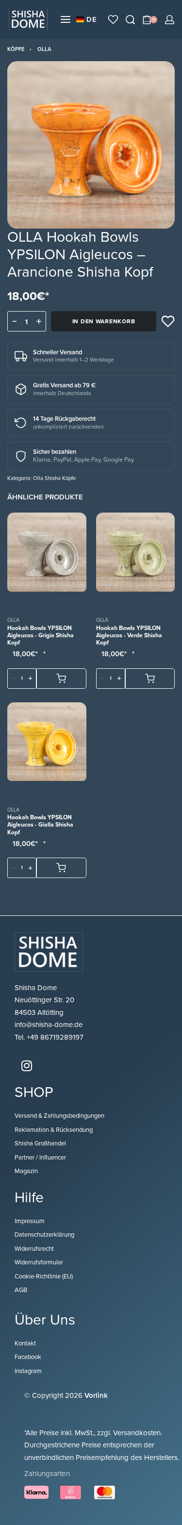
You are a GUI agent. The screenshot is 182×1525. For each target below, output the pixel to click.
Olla (44, 49)
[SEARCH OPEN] (130, 20)
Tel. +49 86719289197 (49, 1037)
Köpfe (15, 49)
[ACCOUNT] (170, 20)
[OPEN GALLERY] (91, 145)
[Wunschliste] (113, 19)
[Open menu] (65, 19)
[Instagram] (27, 1065)
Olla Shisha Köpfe (54, 478)
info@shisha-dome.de (49, 1024)
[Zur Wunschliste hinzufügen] (168, 321)
